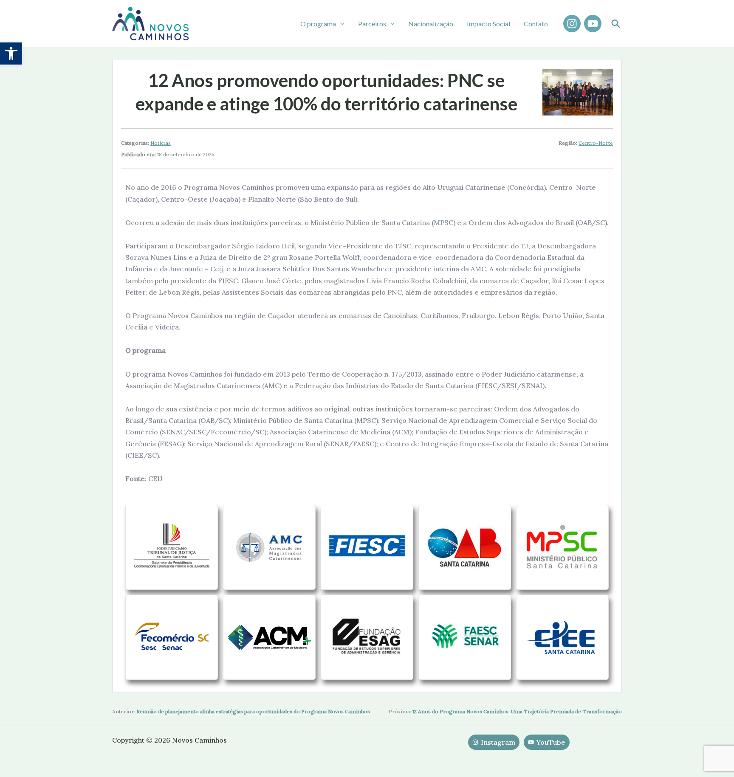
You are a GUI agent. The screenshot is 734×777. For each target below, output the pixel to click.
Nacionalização (430, 24)
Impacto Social (488, 24)
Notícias (160, 143)
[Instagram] (572, 23)
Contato (536, 24)
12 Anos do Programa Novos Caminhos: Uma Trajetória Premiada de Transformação (517, 711)
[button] (11, 53)
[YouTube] (592, 23)
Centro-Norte (596, 143)
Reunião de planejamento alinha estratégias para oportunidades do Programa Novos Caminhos (253, 711)
